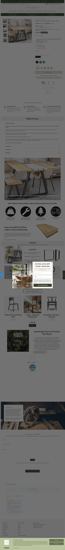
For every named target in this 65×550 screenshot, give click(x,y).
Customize (56, 543)
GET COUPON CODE (42, 285)
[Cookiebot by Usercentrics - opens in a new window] (6, 548)
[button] (1, 275)
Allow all (56, 540)
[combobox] (36, 276)
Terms (36, 282)
